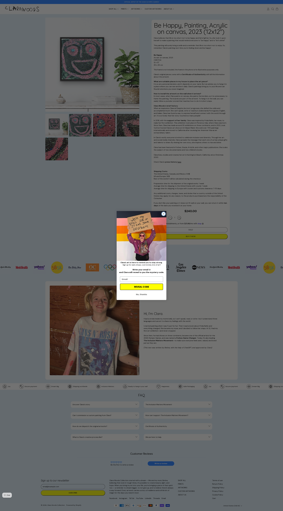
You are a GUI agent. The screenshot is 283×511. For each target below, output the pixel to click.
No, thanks (141, 294)
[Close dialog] (163, 214)
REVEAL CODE (141, 286)
